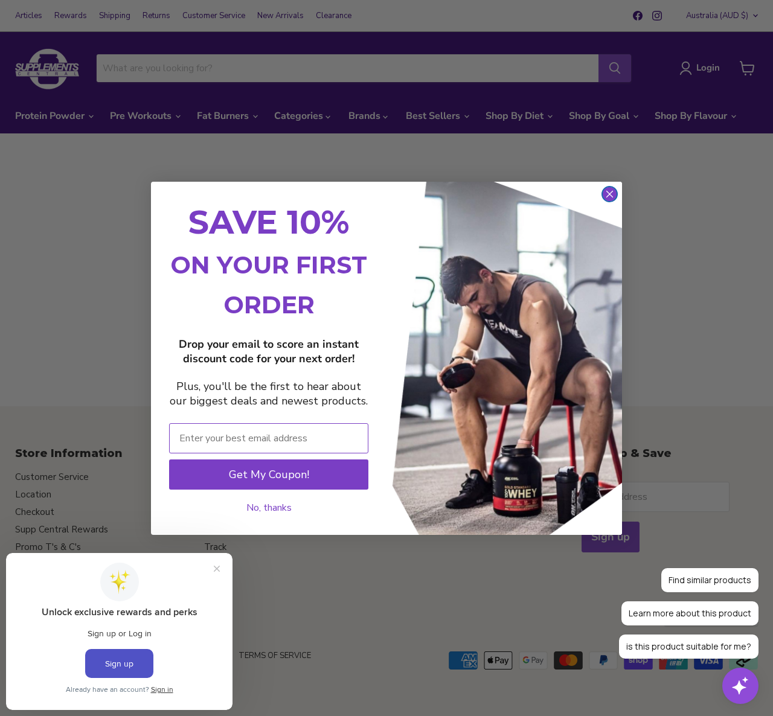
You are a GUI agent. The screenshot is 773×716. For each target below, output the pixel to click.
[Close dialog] (609, 194)
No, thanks (269, 508)
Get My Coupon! (269, 474)
